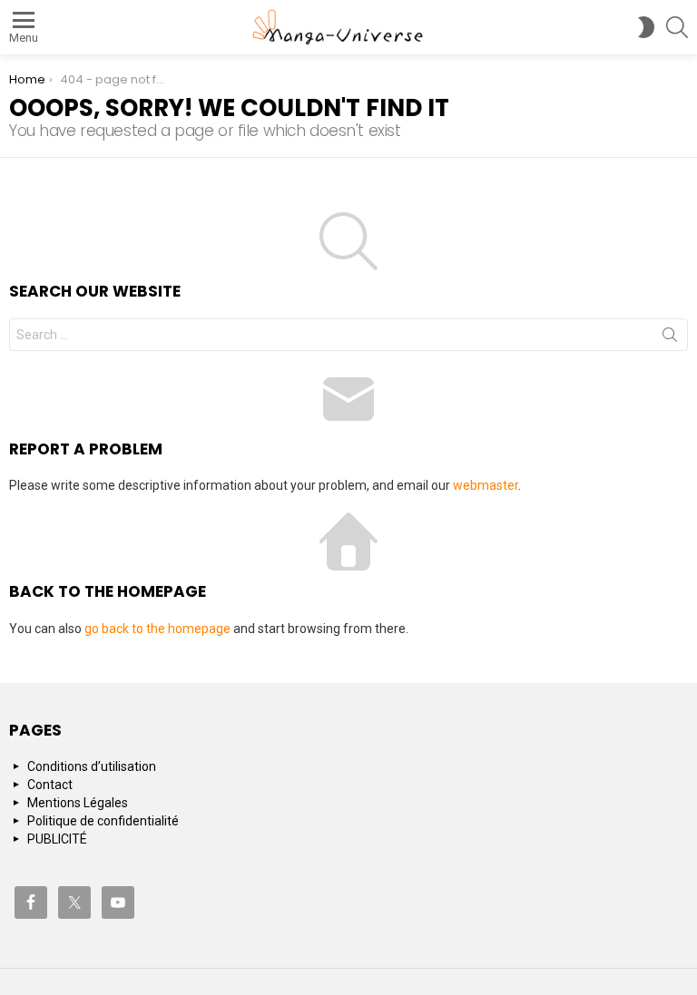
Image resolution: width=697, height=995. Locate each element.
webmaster (485, 485)
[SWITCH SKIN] (646, 27)
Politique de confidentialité (103, 821)
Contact (50, 784)
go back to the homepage (157, 628)
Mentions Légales (77, 802)
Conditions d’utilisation (91, 766)
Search (670, 338)
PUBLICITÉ (57, 839)
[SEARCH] (677, 27)
